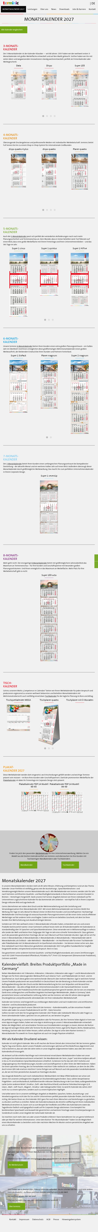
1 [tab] (43, 116)
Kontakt (92, 9)
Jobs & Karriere (79, 9)
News (53, 9)
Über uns (44, 9)
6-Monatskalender (24, 346)
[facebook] (14, 1226)
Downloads (64, 9)
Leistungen (32, 9)
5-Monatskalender (18, 236)
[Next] (95, 91)
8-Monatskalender (39, 563)
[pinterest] (53, 1226)
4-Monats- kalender (11, 136)
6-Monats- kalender (11, 340)
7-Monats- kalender (11, 457)
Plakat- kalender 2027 (13, 768)
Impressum (24, 1219)
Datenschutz (37, 1219)
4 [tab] (54, 116)
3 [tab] (51, 116)
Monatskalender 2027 (13, 9)
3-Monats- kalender (11, 47)
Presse (56, 1219)
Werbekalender (42, 853)
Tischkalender (51, 696)
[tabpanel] (18, 82)
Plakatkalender (9, 780)
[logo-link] (49, 3)
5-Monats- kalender (11, 230)
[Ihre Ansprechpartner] (49, 843)
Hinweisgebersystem (71, 1219)
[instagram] (40, 1226)
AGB (48, 1219)
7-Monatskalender (14, 463)
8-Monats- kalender (11, 557)
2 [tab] (47, 116)
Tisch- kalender (10, 684)
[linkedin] (27, 1226)
